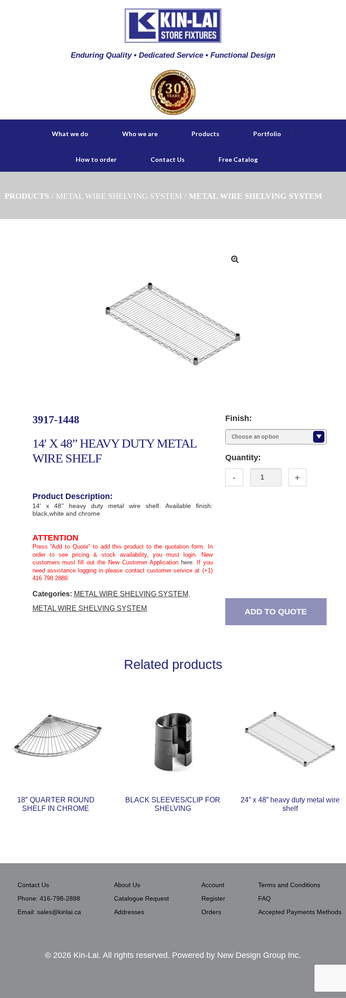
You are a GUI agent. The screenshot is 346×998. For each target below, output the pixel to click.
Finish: (238, 418)
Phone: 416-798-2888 (49, 898)
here (186, 562)
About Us (127, 884)
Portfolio (267, 133)
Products (205, 133)
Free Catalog (238, 159)
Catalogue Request (141, 898)
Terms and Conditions (289, 884)
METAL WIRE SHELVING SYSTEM (119, 196)
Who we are (140, 133)
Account (212, 884)
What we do (70, 133)
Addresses (129, 912)
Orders (211, 912)
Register (213, 898)
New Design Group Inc (258, 955)
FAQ (264, 898)
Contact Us (167, 159)
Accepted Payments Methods (299, 912)
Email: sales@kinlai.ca (49, 912)
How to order (96, 159)
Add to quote (276, 611)
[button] (235, 259)
